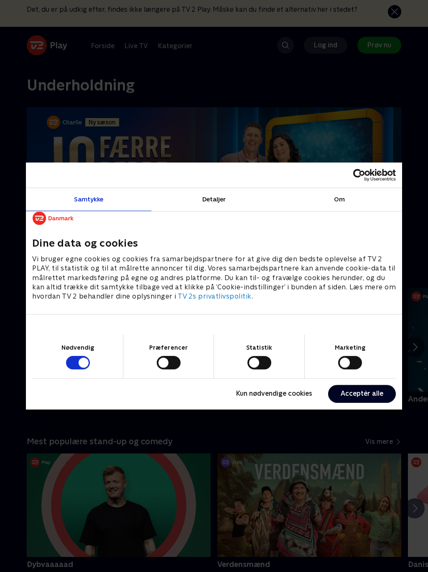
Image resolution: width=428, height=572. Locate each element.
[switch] (169, 362)
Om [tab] (339, 199)
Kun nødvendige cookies (274, 393)
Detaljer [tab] (214, 199)
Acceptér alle (362, 393)
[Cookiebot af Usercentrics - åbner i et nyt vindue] (359, 175)
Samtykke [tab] (89, 199)
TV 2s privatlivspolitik (215, 297)
